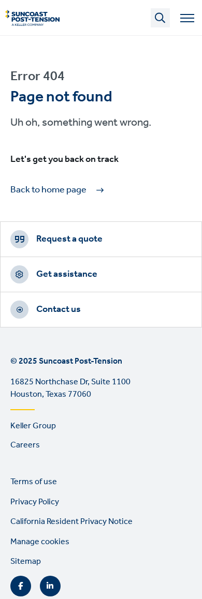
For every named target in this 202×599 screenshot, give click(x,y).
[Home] (32, 18)
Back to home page (48, 190)
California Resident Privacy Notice (71, 522)
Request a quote (69, 239)
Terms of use (33, 482)
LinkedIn (50, 586)
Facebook (20, 586)
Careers (25, 445)
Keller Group (33, 426)
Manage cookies (39, 542)
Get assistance (66, 274)
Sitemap (25, 561)
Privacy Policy (34, 502)
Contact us (58, 309)
